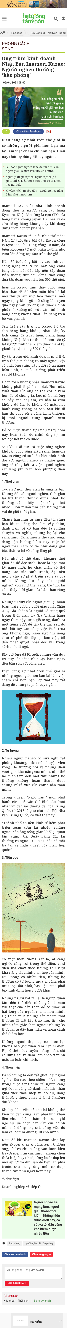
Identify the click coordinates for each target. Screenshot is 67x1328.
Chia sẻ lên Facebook (28, 131)
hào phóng (14, 1243)
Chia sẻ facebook (15, 1254)
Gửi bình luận (16, 1283)
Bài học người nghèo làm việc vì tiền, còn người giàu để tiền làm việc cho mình (32, 169)
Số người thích (42, 1300)
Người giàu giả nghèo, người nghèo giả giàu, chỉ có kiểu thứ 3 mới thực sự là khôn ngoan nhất (33, 180)
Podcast (16, 32)
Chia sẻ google (41, 1254)
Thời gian (22, 1300)
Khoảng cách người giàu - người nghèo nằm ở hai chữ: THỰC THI (34, 192)
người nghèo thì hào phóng (39, 1243)
